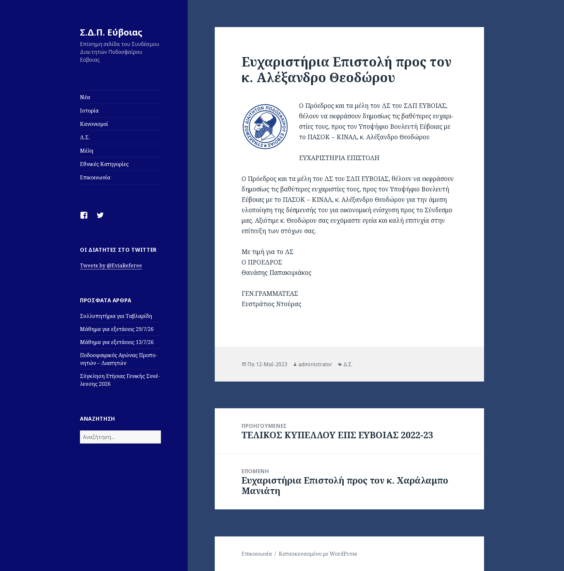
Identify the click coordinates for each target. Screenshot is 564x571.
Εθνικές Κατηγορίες (104, 164)
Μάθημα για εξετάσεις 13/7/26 (117, 342)
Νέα (85, 97)
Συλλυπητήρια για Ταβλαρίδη (116, 316)
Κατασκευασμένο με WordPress (318, 553)
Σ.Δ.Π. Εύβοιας (111, 32)
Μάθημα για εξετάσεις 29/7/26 (117, 329)
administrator (315, 364)
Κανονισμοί (94, 124)
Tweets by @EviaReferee (111, 265)
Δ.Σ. (85, 137)
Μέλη (86, 150)
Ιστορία (89, 110)
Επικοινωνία (95, 177)
